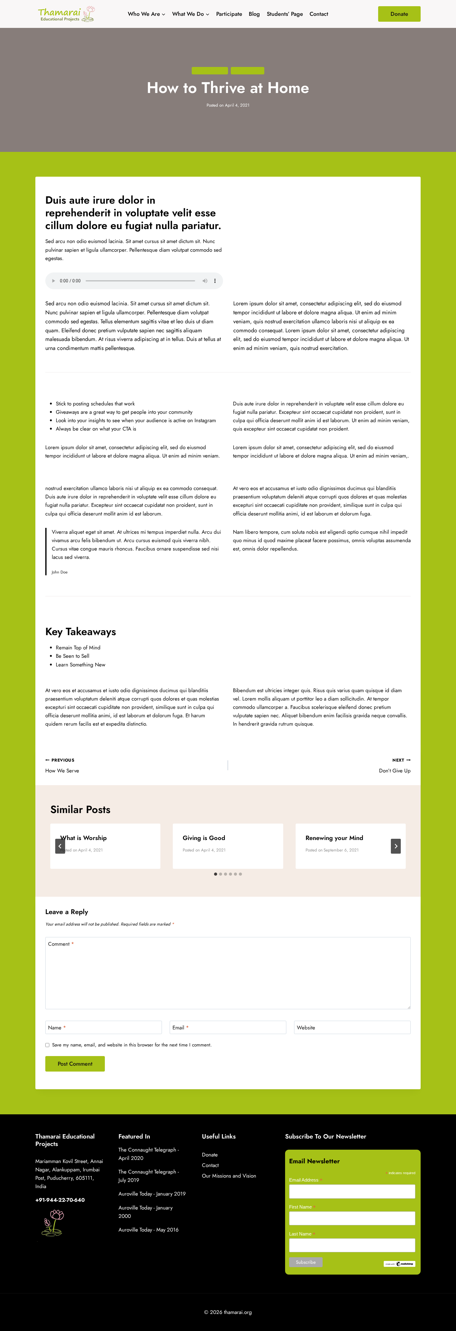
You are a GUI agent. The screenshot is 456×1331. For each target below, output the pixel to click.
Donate (399, 14)
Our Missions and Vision (229, 1175)
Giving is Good (204, 838)
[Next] (396, 846)
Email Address (306, 1180)
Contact (319, 14)
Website (306, 1027)
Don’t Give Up (395, 766)
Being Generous (210, 70)
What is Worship (83, 838)
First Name (302, 1207)
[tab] (215, 874)
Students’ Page (285, 14)
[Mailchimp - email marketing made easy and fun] (399, 1264)
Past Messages (247, 70)
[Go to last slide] (60, 846)
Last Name (302, 1234)
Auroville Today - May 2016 (148, 1229)
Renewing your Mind (334, 838)
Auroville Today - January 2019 (152, 1193)
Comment (61, 944)
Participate (229, 14)
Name (57, 1027)
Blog (254, 14)
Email (180, 1027)
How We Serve (62, 766)
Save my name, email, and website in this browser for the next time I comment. (132, 1045)
